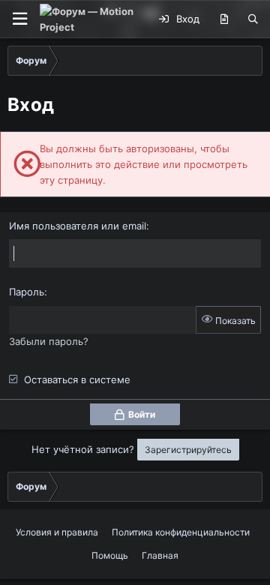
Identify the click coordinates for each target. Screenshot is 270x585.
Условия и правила (57, 532)
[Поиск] (253, 19)
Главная (160, 555)
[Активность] (223, 19)
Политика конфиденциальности (181, 532)
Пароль (26, 292)
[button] (19, 19)
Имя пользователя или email (77, 226)
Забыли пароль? (48, 341)
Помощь (110, 555)
